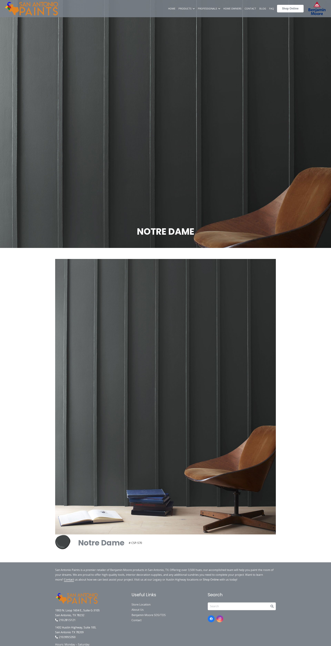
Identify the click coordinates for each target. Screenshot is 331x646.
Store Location (141, 604)
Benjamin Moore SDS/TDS (149, 615)
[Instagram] (219, 618)
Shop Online (211, 579)
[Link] (31, 8)
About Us (138, 610)
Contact (69, 579)
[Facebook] (211, 618)
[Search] (272, 606)
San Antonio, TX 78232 (69, 615)
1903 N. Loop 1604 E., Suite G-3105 (77, 610)
